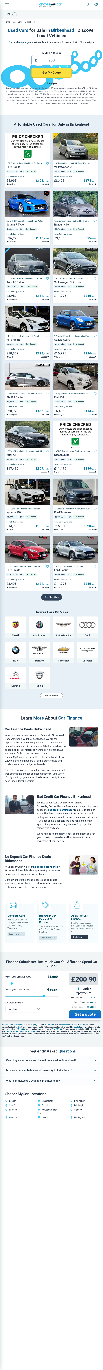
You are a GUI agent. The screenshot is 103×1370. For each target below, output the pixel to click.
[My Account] (88, 5)
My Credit (14, 1002)
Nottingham (79, 1117)
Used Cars (17, 22)
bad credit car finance (60, 809)
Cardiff (12, 1105)
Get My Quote (51, 72)
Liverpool (13, 1117)
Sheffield (13, 1109)
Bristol (45, 1105)
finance (22, 42)
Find (10, 42)
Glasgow (78, 1109)
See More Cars (52, 597)
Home (7, 22)
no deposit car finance (45, 866)
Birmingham (79, 1101)
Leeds (45, 1117)
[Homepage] (50, 5)
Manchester (47, 1101)
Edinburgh (78, 1105)
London (12, 1101)
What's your (18, 977)
